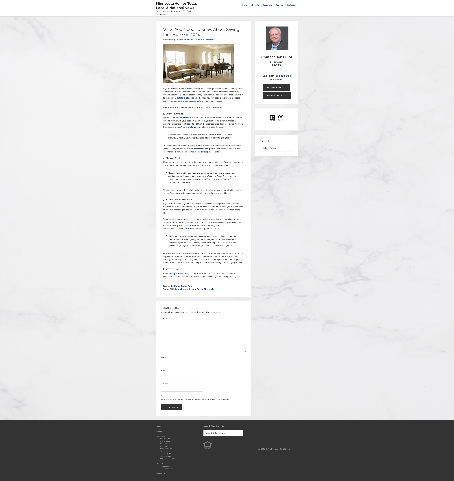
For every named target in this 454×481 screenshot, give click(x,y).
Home (158, 426)
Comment (166, 319)
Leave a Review (166, 469)
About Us (159, 431)
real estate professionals (184, 98)
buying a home (176, 273)
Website (164, 383)
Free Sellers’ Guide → (276, 95)
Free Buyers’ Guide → (277, 87)
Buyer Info (164, 444)
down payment (184, 118)
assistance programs (204, 149)
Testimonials (165, 466)
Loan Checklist (165, 456)
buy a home (186, 89)
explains (192, 127)
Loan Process (165, 451)
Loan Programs (166, 454)
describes (185, 228)
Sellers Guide (165, 441)
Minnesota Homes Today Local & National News (176, 5)
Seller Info (164, 446)
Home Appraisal (166, 449)
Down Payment (182, 289)
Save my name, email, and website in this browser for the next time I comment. (196, 399)
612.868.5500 (283, 75)
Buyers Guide (165, 439)
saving (212, 289)
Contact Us (160, 474)
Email (164, 370)
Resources (160, 436)
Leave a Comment (205, 40)
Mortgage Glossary (167, 459)
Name (164, 358)
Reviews (159, 464)
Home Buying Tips (183, 286)
